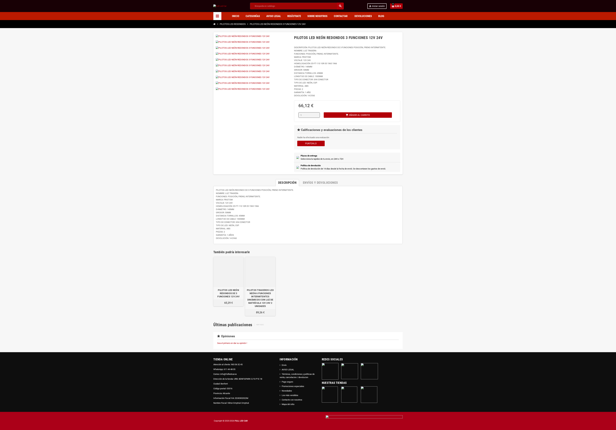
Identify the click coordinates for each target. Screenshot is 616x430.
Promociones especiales (293, 386)
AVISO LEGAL (288, 369)
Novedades (287, 391)
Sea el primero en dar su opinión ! (232, 343)
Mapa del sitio (288, 404)
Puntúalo (311, 143)
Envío (284, 365)
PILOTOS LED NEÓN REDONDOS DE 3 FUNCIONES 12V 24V (228, 293)
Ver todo (260, 325)
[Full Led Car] (220, 6)
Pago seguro (287, 382)
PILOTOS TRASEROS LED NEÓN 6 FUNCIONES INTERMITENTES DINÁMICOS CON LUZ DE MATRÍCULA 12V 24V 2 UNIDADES (260, 298)
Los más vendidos (290, 395)
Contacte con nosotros (292, 400)
